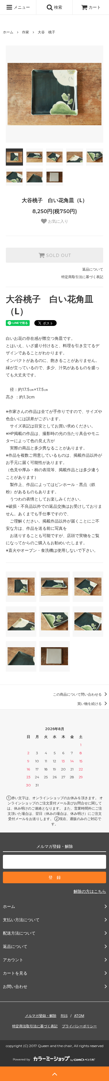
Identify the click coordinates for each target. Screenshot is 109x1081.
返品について (92, 269)
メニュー (21, 7)
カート (95, 7)
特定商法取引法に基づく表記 (35, 1026)
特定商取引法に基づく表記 (82, 277)
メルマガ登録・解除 (40, 1015)
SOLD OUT (58, 255)
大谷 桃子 (46, 32)
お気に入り (57, 221)
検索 (57, 7)
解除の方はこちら (90, 891)
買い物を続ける (90, 703)
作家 (25, 32)
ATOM (79, 1015)
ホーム (8, 32)
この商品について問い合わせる (78, 694)
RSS (64, 1015)
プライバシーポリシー (79, 1026)
